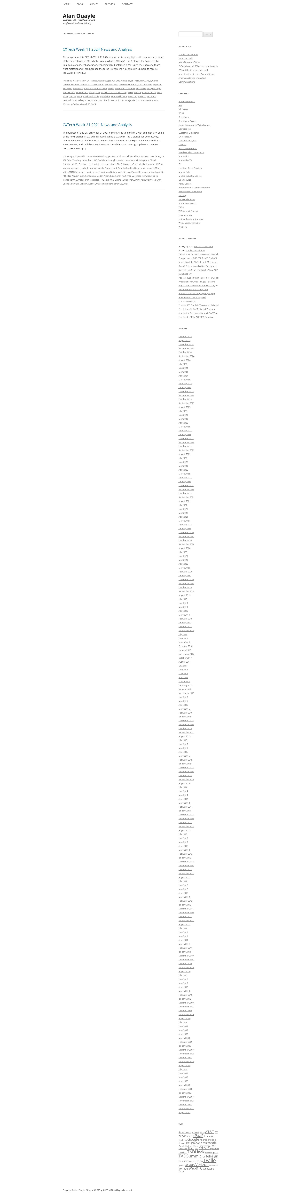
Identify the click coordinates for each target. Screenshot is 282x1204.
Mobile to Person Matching (114, 92)
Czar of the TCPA (96, 84)
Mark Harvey (69, 92)
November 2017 (186, 653)
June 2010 (183, 979)
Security (182, 195)
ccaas (183, 1136)
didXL (75, 164)
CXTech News (93, 80)
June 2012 (183, 885)
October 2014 (185, 775)
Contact (127, 4)
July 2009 (183, 1022)
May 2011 (183, 936)
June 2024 (183, 367)
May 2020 (183, 559)
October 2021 (185, 493)
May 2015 (183, 747)
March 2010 (184, 990)
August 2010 (184, 971)
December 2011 (186, 908)
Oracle (182, 1146)
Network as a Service (120, 171)
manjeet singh (154, 88)
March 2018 (184, 642)
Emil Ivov (83, 164)
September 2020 (186, 544)
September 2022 (186, 450)
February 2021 (185, 524)
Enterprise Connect (128, 84)
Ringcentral (205, 1146)
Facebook (183, 1140)
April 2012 (183, 892)
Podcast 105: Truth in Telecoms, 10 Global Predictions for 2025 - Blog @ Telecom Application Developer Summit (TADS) (199, 281)
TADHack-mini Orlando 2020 (114, 179)
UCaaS (190, 1164)
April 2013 (183, 845)
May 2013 (183, 842)
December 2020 (186, 532)
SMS (196, 1148)
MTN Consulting (77, 171)
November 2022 (186, 442)
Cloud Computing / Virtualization (194, 124)
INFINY (159, 164)
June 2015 (183, 744)
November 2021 (186, 489)
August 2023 (184, 407)
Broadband (184, 117)
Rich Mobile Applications (190, 191)
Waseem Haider (104, 183)
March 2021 (184, 520)
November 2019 (186, 583)
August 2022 (184, 454)
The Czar (98, 100)
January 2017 (185, 689)
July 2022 (183, 458)
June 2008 (183, 1073)
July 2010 (183, 975)
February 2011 (185, 947)
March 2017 (184, 681)
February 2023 (185, 430)
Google (193, 1139)
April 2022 (183, 469)
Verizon (83, 183)
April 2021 (183, 516)
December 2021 (186, 485)
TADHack (151, 96)
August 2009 (184, 1018)
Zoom (181, 1171)
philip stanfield (156, 171)
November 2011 (186, 912)
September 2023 (186, 403)
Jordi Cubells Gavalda (123, 168)
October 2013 (185, 822)
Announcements (187, 101)
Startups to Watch (187, 203)
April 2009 (183, 1034)
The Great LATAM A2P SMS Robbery (196, 316)
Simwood (147, 175)
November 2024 (186, 348)
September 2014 (186, 779)
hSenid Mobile (138, 164)
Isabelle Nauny (89, 168)
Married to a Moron (188, 54)
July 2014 (183, 787)
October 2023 (185, 399)
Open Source (185, 179)
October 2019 (185, 587)
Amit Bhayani (127, 80)
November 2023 (186, 395)
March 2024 (184, 379)
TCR (203, 1157)
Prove (65, 96)
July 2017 (183, 665)
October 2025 (185, 336)
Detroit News (111, 84)
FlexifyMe (67, 88)
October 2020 (185, 540)
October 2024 (185, 352)
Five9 (119, 164)
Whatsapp (208, 1168)
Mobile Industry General (190, 175)
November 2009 (186, 1006)
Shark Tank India (91, 96)
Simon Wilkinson (119, 96)
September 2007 (186, 1108)
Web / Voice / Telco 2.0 (189, 222)
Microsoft (209, 1142)
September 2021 (186, 497)
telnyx (90, 100)
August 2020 (184, 548)
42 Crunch (116, 156)
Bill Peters (183, 109)
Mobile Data (184, 171)
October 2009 (185, 1010)
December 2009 (186, 1002)
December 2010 (186, 955)
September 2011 (186, 920)
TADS (181, 207)
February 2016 (185, 712)
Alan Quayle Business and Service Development (79, 17)
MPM (130, 92)
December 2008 (186, 1049)
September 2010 (186, 967)
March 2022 (184, 473)
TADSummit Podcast (188, 211)
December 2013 (186, 814)
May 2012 (183, 889)
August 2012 (184, 877)
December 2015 (186, 720)
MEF (97, 92)
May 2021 (183, 512)
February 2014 (185, 806)
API (64, 160)
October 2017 (185, 657)
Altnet (130, 156)
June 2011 (183, 932)
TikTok (106, 100)
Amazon (183, 1132)
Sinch (155, 175)
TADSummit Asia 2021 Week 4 (143, 179)
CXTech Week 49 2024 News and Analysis (198, 66)
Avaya (148, 80)
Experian (157, 84)
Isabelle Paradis (104, 168)
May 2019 (183, 606)
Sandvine (119, 175)
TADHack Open (70, 100)
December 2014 (186, 767)
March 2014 (184, 802)
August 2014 (184, 783)
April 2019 (183, 610)
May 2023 (183, 418)
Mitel (157, 168)
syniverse (214, 1148)
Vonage (183, 1168)
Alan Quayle (79, 1190)
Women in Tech (70, 104)
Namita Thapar (149, 92)
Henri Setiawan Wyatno (95, 88)
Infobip (66, 168)
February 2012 (185, 900)
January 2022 (185, 481)
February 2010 (185, 994)
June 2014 (183, 791)
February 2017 (185, 685)
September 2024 (186, 356)
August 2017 (184, 661)
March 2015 (184, 755)
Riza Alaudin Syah (75, 175)
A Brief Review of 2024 (189, 62)
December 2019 (186, 579)
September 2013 (186, 826)
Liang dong (139, 168)
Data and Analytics (187, 140)
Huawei (182, 1143)
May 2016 (183, 700)
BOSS (181, 113)
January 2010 (185, 998)
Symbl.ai (80, 179)
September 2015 (186, 732)
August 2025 (184, 340)
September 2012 (186, 873)
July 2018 (183, 634)
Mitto (65, 171)
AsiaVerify (139, 80)
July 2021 (183, 505)
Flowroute (78, 88)
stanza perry (69, 179)
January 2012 (185, 904)
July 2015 (183, 740)
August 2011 (184, 924)
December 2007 (186, 1096)
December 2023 (186, 391)
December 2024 (186, 344)
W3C (156, 100)
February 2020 (185, 571)
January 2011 (185, 951)
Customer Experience (189, 132)
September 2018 (186, 630)
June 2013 (183, 838)
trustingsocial (128, 100)
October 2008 (185, 1057)
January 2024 (185, 387)
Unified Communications (191, 218)
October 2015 (185, 728)
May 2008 (183, 1077)
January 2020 (185, 575)
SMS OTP (132, 96)
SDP (214, 1146)
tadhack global (211, 1152)
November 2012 (186, 865)
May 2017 (183, 673)
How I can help (186, 58)
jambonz (196, 1143)
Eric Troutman (145, 84)
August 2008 (184, 1065)
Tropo (199, 1161)
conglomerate (116, 160)
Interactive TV (185, 160)
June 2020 (183, 555)
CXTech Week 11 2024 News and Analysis (97, 49)
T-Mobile (183, 1152)
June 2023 (183, 414)
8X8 (124, 156)
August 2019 (184, 595)
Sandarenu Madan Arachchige (99, 175)
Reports (110, 4)
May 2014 (183, 795)
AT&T (209, 1131)
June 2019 (183, 603)
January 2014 (185, 810)
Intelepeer (76, 168)
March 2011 (184, 943)
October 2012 (185, 869)
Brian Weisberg (74, 160)
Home (66, 4)
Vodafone (213, 1165)
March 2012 (184, 896)
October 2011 (185, 916)
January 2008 (185, 1092)
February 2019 (185, 618)
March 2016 (184, 708)
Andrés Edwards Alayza (152, 156)
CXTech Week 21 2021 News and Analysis (97, 124)
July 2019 (183, 599)
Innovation (184, 156)
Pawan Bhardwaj (139, 171)
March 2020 (184, 567)
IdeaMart (150, 164)
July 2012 (183, 881)
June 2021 (183, 508)
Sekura (72, 96)
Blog (80, 4)
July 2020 (183, 552)
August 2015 (184, 736)
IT (179, 164)
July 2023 (183, 410)
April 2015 (183, 751)
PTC (64, 175)
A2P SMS (116, 80)
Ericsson (209, 1136)
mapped (150, 168)
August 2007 (184, 1112)
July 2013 (183, 834)
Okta (159, 92)
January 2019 (185, 622)
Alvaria (137, 156)
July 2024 (183, 363)
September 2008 (186, 1061)
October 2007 (185, 1104)
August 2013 (184, 830)
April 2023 (183, 422)
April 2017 (183, 677)
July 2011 (183, 928)
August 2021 (184, 501)
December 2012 (186, 861)
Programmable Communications (194, 187)
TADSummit (190, 1156)
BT (95, 160)
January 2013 (185, 857)
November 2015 (186, 724)
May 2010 (183, 983)
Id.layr (111, 88)
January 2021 (185, 528)
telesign (82, 100)
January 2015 (185, 763)
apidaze (195, 1132)
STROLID (142, 96)
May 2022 (183, 465)
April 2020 (183, 563)
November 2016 (186, 693)
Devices (182, 144)
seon (79, 96)
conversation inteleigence (136, 160)
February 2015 (185, 759)
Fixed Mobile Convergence (191, 152)
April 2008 (183, 1081)
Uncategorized (186, 215)
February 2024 (185, 383)
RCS (195, 1146)
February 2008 (185, 1088)
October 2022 (185, 446)
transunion (115, 100)
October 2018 (185, 626)
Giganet (127, 164)
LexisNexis (141, 88)
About (94, 4)
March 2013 (184, 849)
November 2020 (186, 536)
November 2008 (186, 1053)
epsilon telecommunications (102, 164)
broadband (87, 160)
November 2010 (186, 959)
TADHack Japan (92, 179)
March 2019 (184, 614)
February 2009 (185, 1041)
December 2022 (186, 438)
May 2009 (183, 1030)
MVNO (137, 92)
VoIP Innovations (144, 100)
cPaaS (198, 1135)
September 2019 (186, 591)
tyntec (181, 1165)
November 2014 (186, 771)
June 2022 (183, 461)
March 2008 (184, 1085)
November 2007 (186, 1100)
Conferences (185, 128)
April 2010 (183, 987)
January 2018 (185, 650)
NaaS (88, 171)
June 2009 (183, 1026)
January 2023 (185, 434)
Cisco (189, 1136)
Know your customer (125, 88)
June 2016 (183, 697)
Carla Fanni (103, 160)
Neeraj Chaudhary (100, 171)
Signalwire (105, 96)
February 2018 (185, 646)
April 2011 (183, 940)
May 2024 (183, 371)
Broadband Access (187, 121)
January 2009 (185, 1045)
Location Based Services (190, 168)
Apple (202, 1132)
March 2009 (184, 1037)
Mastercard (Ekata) (85, 92)
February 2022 (185, 477)
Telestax (184, 1161)
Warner (91, 183)
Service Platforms (187, 199)
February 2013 (185, 853)
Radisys (188, 1146)
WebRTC (183, 226)
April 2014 (183, 798)
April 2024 (183, 375)
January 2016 (185, 716)
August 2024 (184, 360)
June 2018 (183, 638)
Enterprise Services (188, 148)
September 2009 (186, 1014)
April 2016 (183, 704)
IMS (188, 1143)
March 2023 (184, 426)
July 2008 (183, 1069)
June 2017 (183, 669)
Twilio (209, 1160)
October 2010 (185, 963)
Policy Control (185, 183)
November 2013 (186, 818)
